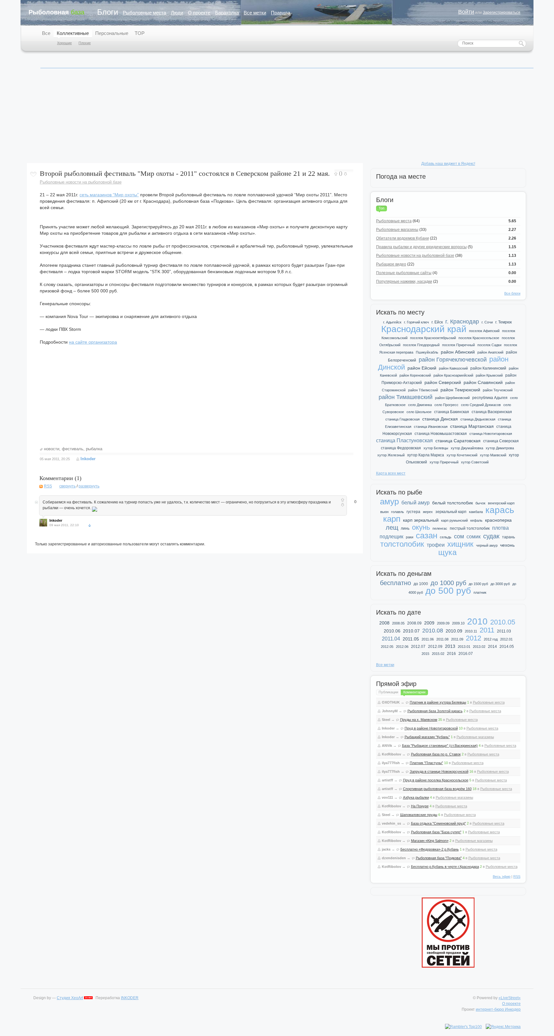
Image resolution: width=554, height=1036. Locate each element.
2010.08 (432, 630)
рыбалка (94, 448)
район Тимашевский (405, 397)
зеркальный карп (450, 512)
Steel (386, 720)
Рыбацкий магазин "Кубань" (427, 737)
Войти (466, 12)
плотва (500, 528)
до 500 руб (448, 591)
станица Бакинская (451, 412)
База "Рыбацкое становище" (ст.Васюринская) (440, 745)
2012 (473, 638)
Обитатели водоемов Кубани (402, 238)
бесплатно (395, 582)
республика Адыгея (490, 398)
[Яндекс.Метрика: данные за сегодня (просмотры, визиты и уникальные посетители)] (503, 1027)
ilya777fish (391, 763)
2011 (487, 630)
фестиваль (72, 448)
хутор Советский (475, 462)
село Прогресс (446, 405)
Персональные (111, 33)
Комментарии (414, 692)
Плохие (85, 43)
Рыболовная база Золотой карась (435, 711)
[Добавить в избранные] (33, 174)
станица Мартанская (472, 426)
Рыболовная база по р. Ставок (436, 754)
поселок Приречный (458, 345)
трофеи (436, 545)
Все (46, 33)
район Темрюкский (460, 389)
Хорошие (64, 43)
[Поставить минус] (345, 174)
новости (51, 448)
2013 (450, 646)
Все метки (255, 12)
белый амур (415, 502)
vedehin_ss (391, 823)
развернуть (89, 486)
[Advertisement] (219, 118)
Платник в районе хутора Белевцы (438, 702)
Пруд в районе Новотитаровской (431, 728)
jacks (386, 849)
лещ (392, 527)
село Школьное (419, 412)
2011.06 (428, 639)
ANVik (387, 745)
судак (491, 536)
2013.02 (479, 647)
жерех (428, 512)
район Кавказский (453, 368)
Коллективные (73, 33)
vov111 (387, 797)
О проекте (199, 12)
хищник (460, 544)
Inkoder (88, 458)
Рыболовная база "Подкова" (439, 858)
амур (389, 501)
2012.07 (418, 646)
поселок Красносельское (478, 338)
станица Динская (440, 418)
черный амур (487, 545)
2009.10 (458, 623)
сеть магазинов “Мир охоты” (109, 194)
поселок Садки (489, 345)
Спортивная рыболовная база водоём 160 (437, 789)
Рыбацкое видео (391, 264)
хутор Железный (391, 455)
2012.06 (402, 647)
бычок (480, 503)
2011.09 (457, 639)
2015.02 (438, 654)
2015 (425, 654)
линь (405, 528)
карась (499, 510)
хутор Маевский (493, 455)
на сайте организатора (93, 342)
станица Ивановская (431, 426)
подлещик (391, 536)
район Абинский (458, 352)
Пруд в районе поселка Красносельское (435, 780)
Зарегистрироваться (501, 12)
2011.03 (504, 631)
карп (391, 519)
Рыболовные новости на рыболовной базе (81, 182)
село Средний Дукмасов (481, 405)
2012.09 (435, 646)
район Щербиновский (452, 398)
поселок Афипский (484, 331)
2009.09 (443, 623)
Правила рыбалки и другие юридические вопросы (421, 247)
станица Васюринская (492, 412)
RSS (48, 486)
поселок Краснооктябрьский (433, 338)
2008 (384, 622)
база (56, 12)
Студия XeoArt (70, 998)
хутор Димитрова (500, 448)
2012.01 (506, 639)
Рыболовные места (144, 12)
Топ (381, 208)
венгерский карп (501, 503)
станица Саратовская (458, 440)
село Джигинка (420, 405)
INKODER (129, 998)
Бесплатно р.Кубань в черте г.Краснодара (445, 867)
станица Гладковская (402, 419)
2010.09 (454, 630)
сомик (473, 536)
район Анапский (490, 352)
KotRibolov (391, 754)
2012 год (491, 639)
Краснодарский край (423, 329)
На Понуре (420, 806)
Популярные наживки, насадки (404, 281)
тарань (508, 537)
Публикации (388, 692)
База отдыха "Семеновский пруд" (438, 823)
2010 (477, 621)
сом (459, 536)
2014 (492, 646)
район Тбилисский (423, 390)
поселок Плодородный (421, 345)
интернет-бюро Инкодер (498, 1009)
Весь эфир (501, 876)
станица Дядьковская (477, 419)
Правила (280, 12)
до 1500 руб (478, 584)
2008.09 (414, 623)
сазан (426, 535)
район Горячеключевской (453, 359)
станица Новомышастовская (441, 433)
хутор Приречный (444, 462)
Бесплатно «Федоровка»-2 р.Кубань (429, 849)
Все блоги (512, 293)
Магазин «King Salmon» (430, 841)
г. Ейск (437, 322)
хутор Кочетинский (462, 455)
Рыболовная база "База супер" (436, 832)
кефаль (476, 520)
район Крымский (489, 375)
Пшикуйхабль (427, 352)
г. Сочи (487, 322)
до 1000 (421, 584)
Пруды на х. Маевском (418, 720)
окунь (421, 527)
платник (480, 592)
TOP (140, 33)
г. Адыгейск (392, 322)
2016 (451, 653)
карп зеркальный (421, 520)
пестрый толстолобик (470, 528)
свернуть (67, 486)
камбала (476, 512)
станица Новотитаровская (490, 434)
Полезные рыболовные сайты (404, 273)
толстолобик (402, 544)
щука (447, 552)
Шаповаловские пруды (418, 815)
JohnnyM (390, 711)
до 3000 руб (500, 584)
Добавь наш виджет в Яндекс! (448, 163)
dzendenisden (394, 858)
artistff (387, 780)
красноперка (498, 520)
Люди (177, 12)
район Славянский (483, 382)
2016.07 (465, 653)
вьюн (384, 512)
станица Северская (501, 441)
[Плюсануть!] (335, 173)
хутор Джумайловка (467, 448)
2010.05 (502, 622)
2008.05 (398, 623)
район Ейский (421, 368)
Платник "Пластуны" (426, 763)
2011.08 (442, 639)
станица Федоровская (401, 448)
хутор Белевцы (436, 448)
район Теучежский (498, 390)
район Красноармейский (453, 375)
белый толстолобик (452, 502)
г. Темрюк (503, 322)
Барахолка (227, 12)
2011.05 (411, 638)
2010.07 (411, 630)
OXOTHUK (391, 702)
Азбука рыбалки (416, 797)
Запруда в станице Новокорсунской (439, 771)
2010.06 (392, 630)
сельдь (445, 537)
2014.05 (506, 646)
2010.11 (471, 631)
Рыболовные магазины (397, 229)
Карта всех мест (391, 473)
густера (413, 512)
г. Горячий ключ (416, 322)
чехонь (507, 545)
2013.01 (464, 647)
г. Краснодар (462, 321)
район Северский (442, 382)
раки (409, 537)
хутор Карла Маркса (425, 455)
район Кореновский (415, 375)
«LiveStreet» (510, 998)
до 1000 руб (448, 582)
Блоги (107, 12)
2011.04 (391, 638)
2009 (429, 622)
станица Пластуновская (404, 440)
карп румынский (454, 520)
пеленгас (439, 528)
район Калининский (488, 368)
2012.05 (387, 647)
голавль (397, 512)
